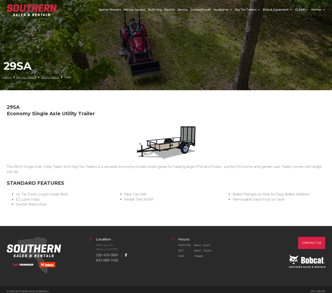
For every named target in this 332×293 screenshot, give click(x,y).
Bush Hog (155, 9)
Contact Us (311, 243)
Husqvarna (221, 9)
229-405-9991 (107, 255)
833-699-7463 (107, 260)
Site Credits (318, 291)
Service (183, 9)
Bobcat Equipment (276, 9)
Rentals (169, 9)
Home (7, 77)
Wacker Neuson (134, 9)
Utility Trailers (50, 77)
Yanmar (316, 9)
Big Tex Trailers (245, 9)
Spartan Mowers (110, 9)
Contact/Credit (200, 9)
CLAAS (299, 9)
